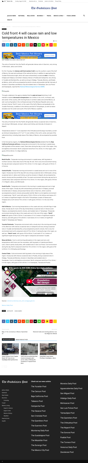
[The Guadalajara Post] (44, 8)
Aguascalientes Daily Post (71, 388)
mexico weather (18, 311)
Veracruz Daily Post (68, 447)
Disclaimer (40, 1)
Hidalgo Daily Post (68, 398)
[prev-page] (3, 367)
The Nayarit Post (67, 428)
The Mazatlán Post (39, 440)
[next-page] (6, 367)
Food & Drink (71, 15)
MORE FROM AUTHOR (22, 339)
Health (9, 20)
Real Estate (31, 15)
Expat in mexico (8, 408)
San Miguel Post (67, 393)
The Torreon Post (67, 442)
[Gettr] (51, 45)
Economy (6, 400)
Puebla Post (65, 437)
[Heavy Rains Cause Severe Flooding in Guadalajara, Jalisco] (48, 349)
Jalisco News (11, 15)
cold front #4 (10, 311)
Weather (8, 26)
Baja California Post (39, 396)
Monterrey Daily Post (40, 430)
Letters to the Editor (49, 1)
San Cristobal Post (39, 416)
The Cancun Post (38, 391)
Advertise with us (33, 1)
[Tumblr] (11, 45)
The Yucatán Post (38, 386)
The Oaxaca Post (38, 411)
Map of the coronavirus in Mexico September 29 (15, 332)
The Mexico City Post (40, 450)
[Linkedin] (15, 45)
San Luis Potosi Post (69, 408)
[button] (84, 16)
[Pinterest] (31, 45)
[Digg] (35, 45)
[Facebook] (3, 45)
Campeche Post (38, 406)
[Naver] (39, 45)
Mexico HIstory (8, 413)
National (21, 15)
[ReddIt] (23, 45)
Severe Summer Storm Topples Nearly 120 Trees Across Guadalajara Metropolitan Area (10, 358)
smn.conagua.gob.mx (28, 301)
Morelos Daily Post (68, 383)
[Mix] (19, 45)
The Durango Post (38, 445)
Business (40, 15)
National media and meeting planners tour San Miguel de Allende (45, 332)
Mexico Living (58, 15)
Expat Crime (7, 410)
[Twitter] (7, 45)
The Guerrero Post (39, 426)
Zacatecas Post (67, 452)
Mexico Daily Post (7, 305)
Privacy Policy (58, 1)
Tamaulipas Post (67, 413)
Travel (49, 15)
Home (3, 26)
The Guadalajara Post (40, 435)
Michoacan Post (67, 403)
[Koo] (55, 45)
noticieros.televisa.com (14, 301)
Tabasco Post (37, 401)
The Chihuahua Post (68, 423)
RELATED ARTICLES (8, 339)
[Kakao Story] (47, 45)
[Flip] (43, 45)
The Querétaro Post (39, 421)
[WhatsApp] (27, 45)
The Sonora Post (67, 432)
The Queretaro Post (68, 418)
